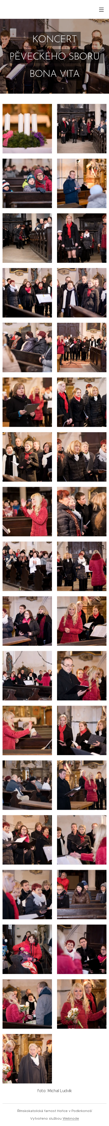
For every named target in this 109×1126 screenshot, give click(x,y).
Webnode (71, 1118)
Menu (101, 9)
